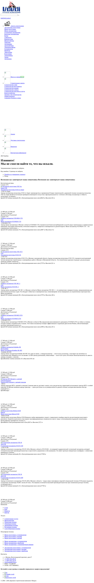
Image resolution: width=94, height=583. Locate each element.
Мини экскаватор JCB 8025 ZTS (11, 318)
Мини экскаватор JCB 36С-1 (10, 287)
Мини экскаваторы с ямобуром (14, 543)
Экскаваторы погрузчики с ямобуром (16, 551)
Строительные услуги (11, 519)
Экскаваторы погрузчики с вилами (15, 549)
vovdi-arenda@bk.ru (10, 562)
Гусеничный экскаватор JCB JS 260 (12, 477)
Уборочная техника (10, 522)
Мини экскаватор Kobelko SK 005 (11, 350)
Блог (5, 509)
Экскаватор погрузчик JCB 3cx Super (12, 189)
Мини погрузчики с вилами (13, 536)
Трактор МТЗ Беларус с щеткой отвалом (13, 382)
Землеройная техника (11, 525)
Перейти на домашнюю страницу (14, 174)
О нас (6, 507)
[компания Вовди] (11, 13)
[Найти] (18, 15)
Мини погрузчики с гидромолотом (15, 535)
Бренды (6, 512)
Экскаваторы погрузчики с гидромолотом (17, 547)
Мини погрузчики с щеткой (13, 538)
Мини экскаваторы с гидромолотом (15, 541)
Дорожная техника (10, 523)
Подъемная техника (10, 527)
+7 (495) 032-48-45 (10, 559)
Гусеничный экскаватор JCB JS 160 (12, 446)
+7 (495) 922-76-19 (10, 560)
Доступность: (5, 215)
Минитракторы (9, 520)
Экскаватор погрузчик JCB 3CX (11, 255)
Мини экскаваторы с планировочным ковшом (18, 544)
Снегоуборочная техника (12, 528)
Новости (7, 511)
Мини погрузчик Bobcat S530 (10, 414)
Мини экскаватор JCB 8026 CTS (11, 221)
